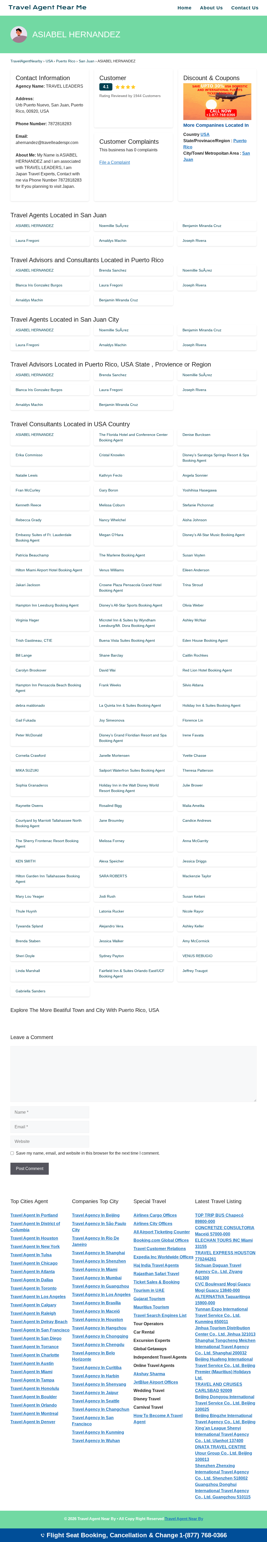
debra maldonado (30, 705)
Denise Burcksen (196, 435)
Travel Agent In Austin (32, 1363)
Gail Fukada (26, 720)
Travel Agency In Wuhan (96, 1440)
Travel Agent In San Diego (36, 1338)
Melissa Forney (111, 841)
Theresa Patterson (198, 770)
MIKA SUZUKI (27, 770)
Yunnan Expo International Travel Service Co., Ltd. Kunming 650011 (221, 1315)
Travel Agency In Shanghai (98, 1253)
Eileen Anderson (196, 570)
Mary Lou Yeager (30, 896)
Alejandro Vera (111, 926)
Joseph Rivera (194, 240)
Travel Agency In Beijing (96, 1215)
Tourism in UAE (149, 1290)
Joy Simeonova (111, 720)
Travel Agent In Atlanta (32, 1271)
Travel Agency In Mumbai (97, 1278)
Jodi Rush (107, 896)
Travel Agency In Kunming (98, 1432)
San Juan (87, 61)
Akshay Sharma (149, 1374)
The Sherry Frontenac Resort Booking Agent (47, 843)
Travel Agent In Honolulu (34, 1388)
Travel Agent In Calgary (33, 1305)
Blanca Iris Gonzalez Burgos (39, 285)
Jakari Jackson (28, 585)
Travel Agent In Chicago (34, 1263)
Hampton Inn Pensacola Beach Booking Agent (48, 688)
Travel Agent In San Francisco (40, 1330)
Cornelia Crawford (31, 755)
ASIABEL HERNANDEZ (35, 226)
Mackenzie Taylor (197, 876)
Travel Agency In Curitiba (97, 1367)
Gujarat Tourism (149, 1299)
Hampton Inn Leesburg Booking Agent (47, 605)
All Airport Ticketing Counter (162, 1232)
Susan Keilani (194, 896)
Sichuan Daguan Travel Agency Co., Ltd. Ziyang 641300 (218, 1271)
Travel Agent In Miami (31, 1372)
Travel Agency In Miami (94, 1269)
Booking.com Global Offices (161, 1240)
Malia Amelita (193, 805)
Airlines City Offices (153, 1223)
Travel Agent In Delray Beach (39, 1321)
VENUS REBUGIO (198, 956)
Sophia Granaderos (32, 785)
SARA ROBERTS (113, 876)
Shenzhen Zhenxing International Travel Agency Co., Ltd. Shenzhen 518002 (222, 1471)
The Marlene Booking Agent (122, 555)
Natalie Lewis (27, 475)
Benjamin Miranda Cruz (202, 226)
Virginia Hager (27, 620)
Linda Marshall (28, 971)
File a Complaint (114, 162)
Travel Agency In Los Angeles (101, 1294)
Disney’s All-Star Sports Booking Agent (130, 605)
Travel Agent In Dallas (31, 1280)
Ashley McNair (194, 620)
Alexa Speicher (111, 861)
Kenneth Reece (28, 505)
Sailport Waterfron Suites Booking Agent (132, 770)
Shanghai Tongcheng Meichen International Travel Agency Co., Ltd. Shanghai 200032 (225, 1346)
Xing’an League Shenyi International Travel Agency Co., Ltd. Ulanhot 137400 (222, 1434)
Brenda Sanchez (112, 270)
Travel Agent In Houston (34, 1238)
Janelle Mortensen (114, 755)
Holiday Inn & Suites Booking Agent (211, 705)
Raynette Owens (29, 805)
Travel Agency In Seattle (95, 1401)
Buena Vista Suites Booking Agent (127, 640)
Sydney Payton (111, 956)
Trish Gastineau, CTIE (34, 640)
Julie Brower (193, 785)
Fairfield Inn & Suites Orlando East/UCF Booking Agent (132, 973)
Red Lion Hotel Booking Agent (207, 670)
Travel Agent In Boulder (33, 1397)
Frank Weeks (110, 685)
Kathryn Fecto (110, 475)
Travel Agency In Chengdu (98, 1344)
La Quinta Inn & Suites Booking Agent (130, 705)
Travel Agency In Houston (97, 1319)
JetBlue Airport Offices (156, 1382)
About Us (211, 7)
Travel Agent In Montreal (34, 1413)
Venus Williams (111, 570)
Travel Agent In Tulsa (31, 1255)
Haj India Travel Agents (156, 1265)
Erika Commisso (29, 455)
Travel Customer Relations (160, 1248)
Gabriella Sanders (30, 991)
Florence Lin (193, 720)
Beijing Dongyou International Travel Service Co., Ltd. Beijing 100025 (225, 1403)
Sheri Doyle (25, 956)
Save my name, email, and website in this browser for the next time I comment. (88, 1153)
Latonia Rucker (111, 911)
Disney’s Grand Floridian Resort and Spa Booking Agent (133, 738)
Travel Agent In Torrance (34, 1347)
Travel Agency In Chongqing (100, 1336)
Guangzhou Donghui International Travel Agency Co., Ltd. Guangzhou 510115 (223, 1490)
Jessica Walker (111, 941)
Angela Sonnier (195, 475)
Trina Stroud (193, 585)
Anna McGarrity (195, 841)
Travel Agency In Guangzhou (100, 1286)
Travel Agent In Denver (32, 1422)
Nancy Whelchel (112, 520)
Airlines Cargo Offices (155, 1215)
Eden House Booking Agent (205, 640)
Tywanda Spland (29, 926)
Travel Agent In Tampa (32, 1380)
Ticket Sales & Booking (157, 1282)
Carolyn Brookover (31, 670)
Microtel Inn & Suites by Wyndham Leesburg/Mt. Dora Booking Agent (127, 623)
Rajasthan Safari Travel (156, 1273)
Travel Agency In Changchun (100, 1409)
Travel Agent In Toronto (33, 1288)
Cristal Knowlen (112, 455)
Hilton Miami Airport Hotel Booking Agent (49, 570)
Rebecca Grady (28, 520)
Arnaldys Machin (112, 240)
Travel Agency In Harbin (95, 1376)
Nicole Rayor (193, 911)
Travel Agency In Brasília (96, 1303)
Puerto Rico (66, 61)
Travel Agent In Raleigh (33, 1313)
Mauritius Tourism (151, 1307)
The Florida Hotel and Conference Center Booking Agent (133, 437)
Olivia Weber (193, 605)
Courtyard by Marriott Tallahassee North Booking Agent (49, 823)
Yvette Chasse (194, 755)
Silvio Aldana (193, 685)
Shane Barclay (111, 655)
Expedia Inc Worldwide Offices (163, 1257)
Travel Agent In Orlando (33, 1405)
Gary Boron (108, 490)
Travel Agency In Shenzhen (99, 1261)
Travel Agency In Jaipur (95, 1392)
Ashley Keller (193, 926)
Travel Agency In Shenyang (99, 1384)
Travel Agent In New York (35, 1246)
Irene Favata (193, 735)
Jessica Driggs (195, 861)
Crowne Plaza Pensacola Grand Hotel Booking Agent (130, 587)
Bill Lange (24, 655)
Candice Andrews (197, 820)
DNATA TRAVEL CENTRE (220, 1447)
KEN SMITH (25, 861)
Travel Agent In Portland (34, 1215)
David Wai (107, 670)
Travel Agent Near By (184, 1518)
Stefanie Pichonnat (198, 505)
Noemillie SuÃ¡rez (114, 226)
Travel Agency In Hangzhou (99, 1328)
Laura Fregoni (27, 240)
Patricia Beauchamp (32, 555)
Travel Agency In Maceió (96, 1311)
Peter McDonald (29, 735)
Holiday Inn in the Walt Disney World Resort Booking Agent (129, 788)
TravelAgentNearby (26, 61)
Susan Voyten (194, 555)
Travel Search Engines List (160, 1315)
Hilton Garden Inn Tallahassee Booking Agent (48, 879)
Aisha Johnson (195, 520)
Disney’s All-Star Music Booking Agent (214, 535)
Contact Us (245, 7)
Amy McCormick (196, 941)
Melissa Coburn (112, 505)
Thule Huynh (26, 911)
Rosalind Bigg (110, 805)
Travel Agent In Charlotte (34, 1355)
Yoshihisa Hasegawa (200, 490)
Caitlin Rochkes (195, 655)
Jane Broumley (111, 820)
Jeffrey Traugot (195, 971)
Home (185, 7)
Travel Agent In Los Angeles (38, 1296)
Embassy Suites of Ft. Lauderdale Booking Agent (43, 537)
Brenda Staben (28, 941)
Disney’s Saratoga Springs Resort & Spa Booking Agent (216, 458)
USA (50, 61)
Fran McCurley (28, 490)
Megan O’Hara (111, 535)
